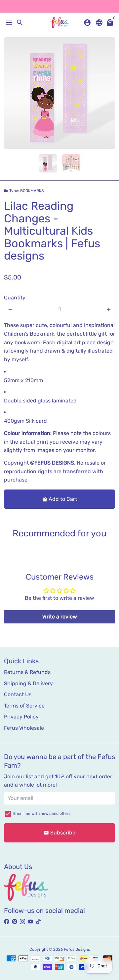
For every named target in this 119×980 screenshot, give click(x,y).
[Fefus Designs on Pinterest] (14, 922)
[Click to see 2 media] (71, 163)
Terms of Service (24, 706)
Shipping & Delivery (28, 683)
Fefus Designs (77, 949)
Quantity (14, 297)
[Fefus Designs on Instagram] (22, 922)
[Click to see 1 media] (48, 163)
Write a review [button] (59, 616)
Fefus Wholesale (24, 728)
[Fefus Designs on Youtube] (30, 922)
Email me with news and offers (41, 813)
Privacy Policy (21, 716)
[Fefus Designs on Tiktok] (38, 922)
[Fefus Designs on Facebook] (6, 922)
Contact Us (17, 694)
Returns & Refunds (27, 672)
